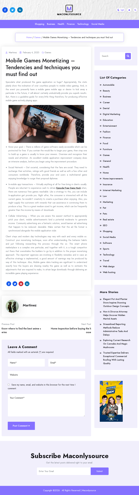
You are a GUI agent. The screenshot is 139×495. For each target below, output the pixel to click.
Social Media (97, 24)
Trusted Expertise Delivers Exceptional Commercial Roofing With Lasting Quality (116, 358)
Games (37, 37)
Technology (83, 24)
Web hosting (109, 272)
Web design (109, 266)
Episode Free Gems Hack (68, 188)
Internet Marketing (112, 190)
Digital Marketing (111, 114)
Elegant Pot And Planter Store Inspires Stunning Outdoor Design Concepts (116, 303)
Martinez (30, 305)
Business (51, 24)
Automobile (108, 84)
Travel (106, 260)
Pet (104, 207)
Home (29, 37)
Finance (71, 24)
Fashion (106, 131)
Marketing (108, 202)
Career (106, 102)
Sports (106, 248)
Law (105, 196)
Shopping (39, 24)
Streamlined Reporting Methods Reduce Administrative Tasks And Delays (115, 329)
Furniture (107, 149)
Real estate (108, 219)
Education (108, 120)
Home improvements (113, 178)
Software (107, 243)
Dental (106, 108)
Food (105, 143)
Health (61, 24)
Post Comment (20, 425)
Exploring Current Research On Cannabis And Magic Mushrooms (116, 344)
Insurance (107, 184)
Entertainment (110, 125)
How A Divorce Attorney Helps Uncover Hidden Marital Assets (115, 315)
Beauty (106, 90)
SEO (105, 225)
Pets (105, 213)
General (107, 161)
